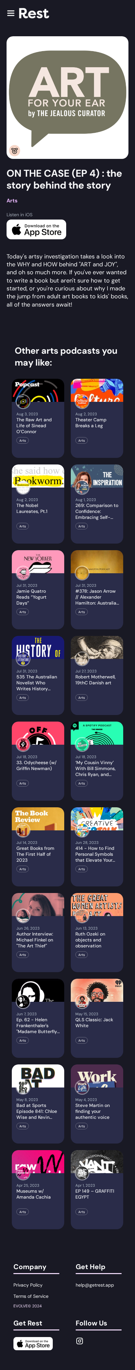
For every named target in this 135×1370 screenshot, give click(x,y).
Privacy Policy (28, 1285)
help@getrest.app (95, 1285)
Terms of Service (30, 1296)
